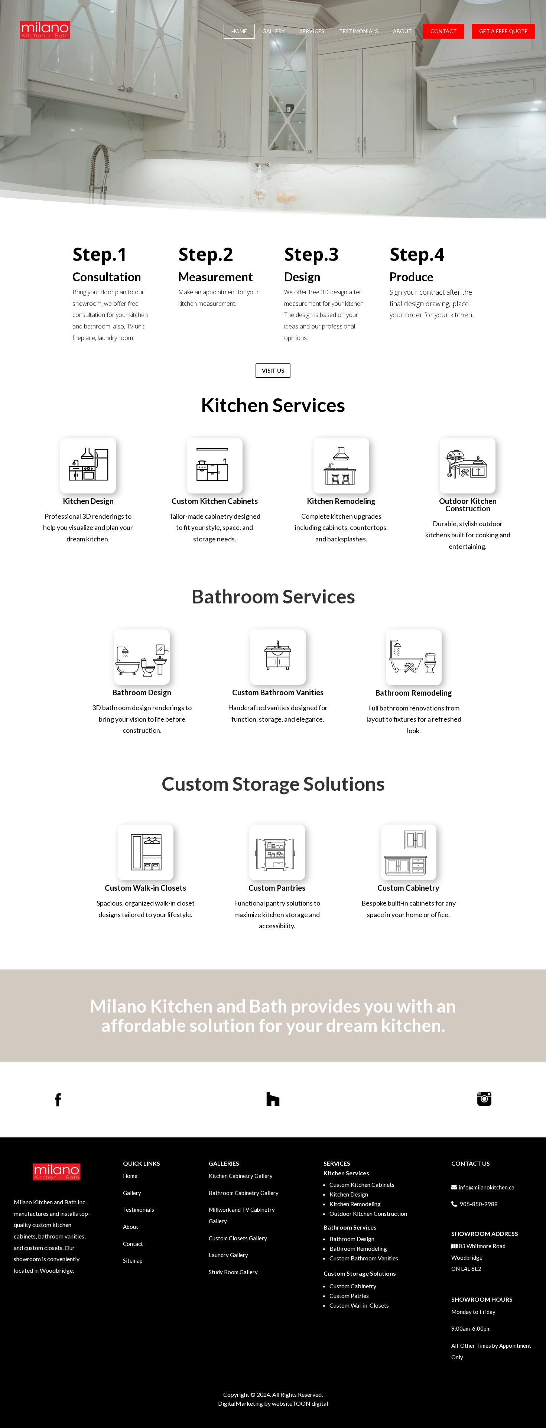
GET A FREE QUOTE (503, 31)
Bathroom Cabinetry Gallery (244, 1192)
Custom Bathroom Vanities (363, 1258)
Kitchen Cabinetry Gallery (241, 1175)
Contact (133, 1243)
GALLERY (273, 31)
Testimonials (138, 1209)
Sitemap (133, 1260)
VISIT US (273, 370)
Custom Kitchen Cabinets (362, 1184)
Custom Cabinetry (352, 1285)
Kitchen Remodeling (355, 1203)
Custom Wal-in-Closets (359, 1305)
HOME (239, 31)
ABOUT (402, 31)
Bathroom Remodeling (358, 1248)
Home (130, 1175)
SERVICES (312, 31)
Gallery (132, 1192)
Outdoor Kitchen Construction (368, 1213)
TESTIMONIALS (358, 31)
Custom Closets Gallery (238, 1238)
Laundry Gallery (229, 1254)
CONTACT (443, 31)
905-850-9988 (479, 1204)
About (130, 1226)
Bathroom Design (351, 1238)
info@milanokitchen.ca (486, 1187)
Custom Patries (349, 1295)
